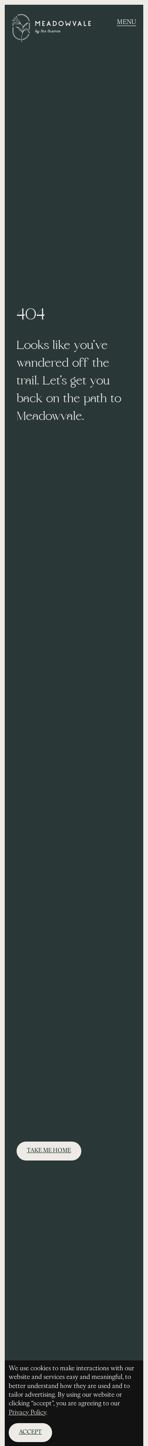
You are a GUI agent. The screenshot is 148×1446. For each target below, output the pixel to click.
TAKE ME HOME (49, 1151)
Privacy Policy (27, 1413)
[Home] (51, 29)
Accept (30, 1432)
